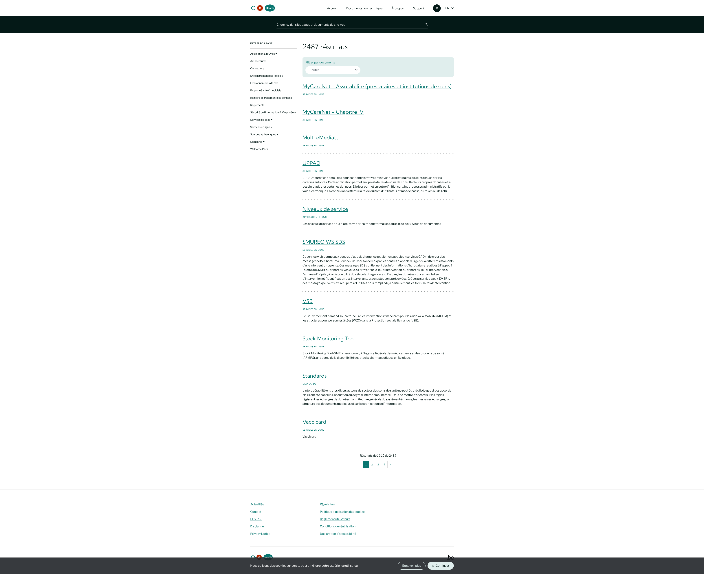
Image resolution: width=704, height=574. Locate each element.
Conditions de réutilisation (337, 526)
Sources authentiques (263, 134)
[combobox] (332, 70)
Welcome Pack (259, 149)
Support (418, 8)
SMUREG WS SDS (323, 242)
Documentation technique (364, 8)
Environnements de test (264, 83)
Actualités (257, 504)
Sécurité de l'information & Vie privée (272, 112)
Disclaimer (257, 526)
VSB (307, 301)
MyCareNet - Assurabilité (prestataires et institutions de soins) (376, 86)
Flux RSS (256, 519)
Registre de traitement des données (271, 97)
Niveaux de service (325, 209)
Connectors (257, 68)
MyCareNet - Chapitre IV (333, 112)
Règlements (257, 105)
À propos (398, 8)
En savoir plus (411, 565)
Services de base (260, 119)
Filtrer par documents (320, 62)
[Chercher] (424, 24)
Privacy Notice (260, 533)
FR (447, 8)
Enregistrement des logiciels (266, 75)
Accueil (332, 8)
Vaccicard (314, 421)
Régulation (327, 504)
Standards (256, 141)
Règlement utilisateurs (335, 519)
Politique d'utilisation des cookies (342, 511)
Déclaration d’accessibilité (338, 533)
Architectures (258, 61)
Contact (255, 511)
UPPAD (311, 163)
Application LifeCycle (263, 53)
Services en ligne (260, 127)
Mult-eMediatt (320, 137)
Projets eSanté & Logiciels (265, 90)
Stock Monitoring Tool (328, 338)
